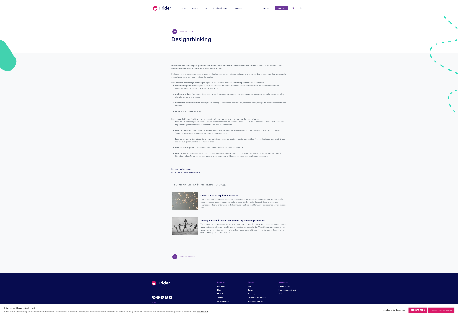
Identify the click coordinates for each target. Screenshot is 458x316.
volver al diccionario (187, 31)
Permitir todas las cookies (441, 310)
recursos (238, 8)
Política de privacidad (256, 298)
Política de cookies (255, 301)
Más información (202, 312)
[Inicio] (162, 8)
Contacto (221, 286)
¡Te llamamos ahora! (286, 294)
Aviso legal (252, 294)
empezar (281, 8)
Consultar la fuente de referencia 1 (186, 172)
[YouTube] (170, 297)
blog (206, 8)
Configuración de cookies (394, 310)
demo (183, 8)
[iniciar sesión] (293, 8)
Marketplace (222, 294)
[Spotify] (166, 297)
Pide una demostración (287, 290)
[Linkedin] (154, 297)
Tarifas (220, 298)
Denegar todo (418, 310)
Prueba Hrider (284, 286)
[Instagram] (158, 297)
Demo (250, 290)
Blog (219, 290)
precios (195, 8)
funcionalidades (220, 8)
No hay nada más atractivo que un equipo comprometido (232, 220)
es (301, 8)
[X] (162, 297)
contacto (265, 8)
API (249, 286)
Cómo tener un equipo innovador (219, 195)
